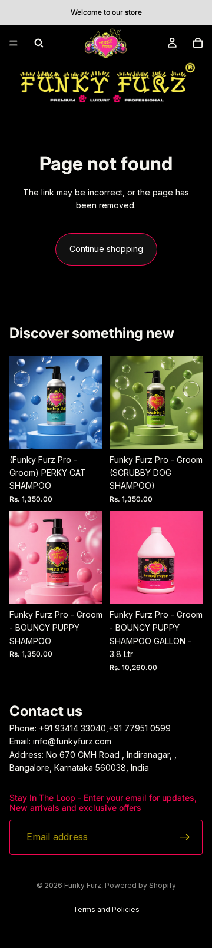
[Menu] (13, 43)
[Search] (39, 43)
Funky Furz (82, 885)
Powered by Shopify (140, 885)
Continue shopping (106, 249)
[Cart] (198, 43)
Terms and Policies (106, 909)
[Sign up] (185, 836)
